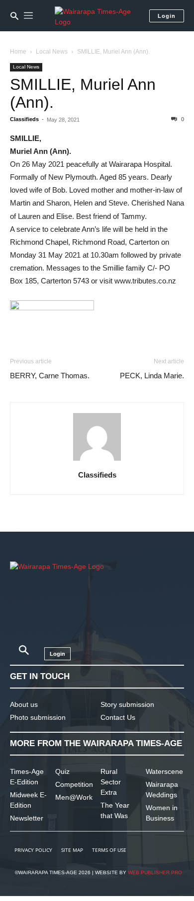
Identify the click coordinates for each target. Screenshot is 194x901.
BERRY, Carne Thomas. (50, 375)
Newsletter (26, 818)
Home (18, 51)
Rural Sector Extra (110, 781)
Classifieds (24, 119)
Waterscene (164, 771)
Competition (74, 784)
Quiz (62, 771)
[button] (14, 15)
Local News (52, 51)
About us (24, 704)
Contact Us (117, 717)
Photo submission (38, 717)
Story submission (127, 704)
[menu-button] (28, 15)
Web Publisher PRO (155, 872)
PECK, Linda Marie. (152, 375)
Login (167, 16)
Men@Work (74, 797)
